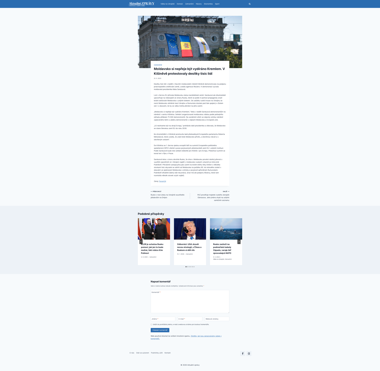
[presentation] (154, 229)
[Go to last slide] (141, 241)
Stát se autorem (142, 353)
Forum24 (162, 181)
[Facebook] (242, 353)
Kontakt (168, 353)
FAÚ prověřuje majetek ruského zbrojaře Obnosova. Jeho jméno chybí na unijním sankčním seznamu (213, 196)
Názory (199, 4)
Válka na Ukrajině (167, 4)
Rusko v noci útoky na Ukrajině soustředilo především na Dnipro (167, 195)
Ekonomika (208, 4)
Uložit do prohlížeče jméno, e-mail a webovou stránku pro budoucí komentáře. (181, 324)
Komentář (156, 292)
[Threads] (248, 353)
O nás (132, 353)
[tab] (186, 266)
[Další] (239, 241)
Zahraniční (189, 4)
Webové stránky (212, 319)
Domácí (180, 4)
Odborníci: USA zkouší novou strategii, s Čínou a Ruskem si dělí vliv (189, 247)
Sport (217, 4)
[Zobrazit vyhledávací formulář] (249, 4)
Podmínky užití (157, 353)
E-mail (182, 319)
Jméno (155, 319)
